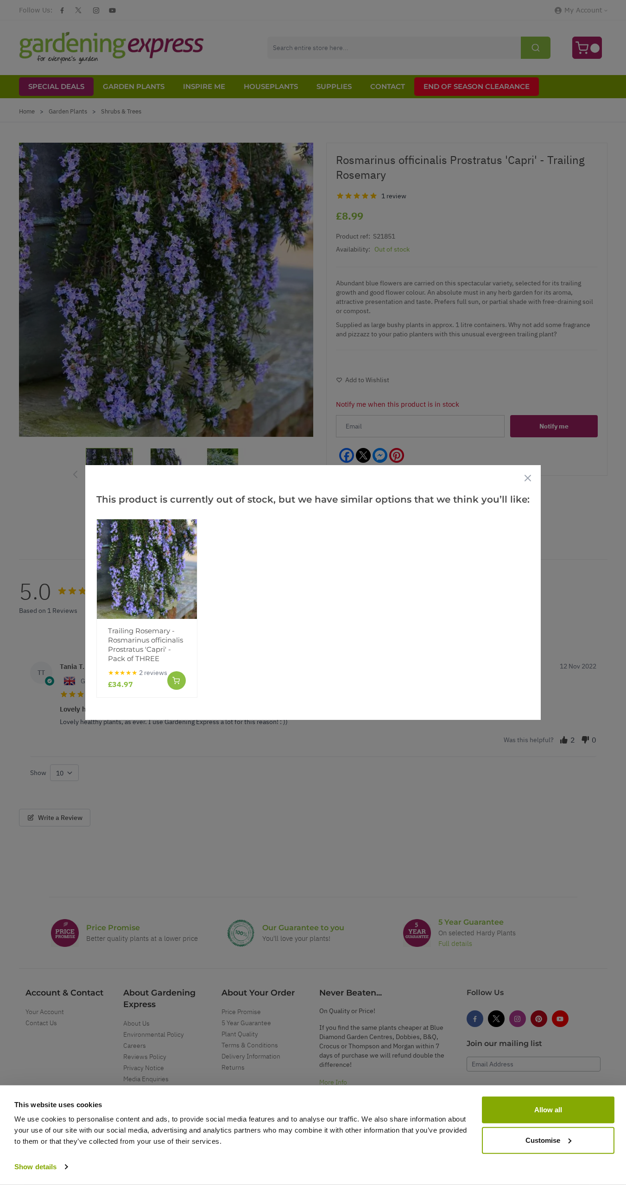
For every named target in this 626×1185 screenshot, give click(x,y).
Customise (542, 1140)
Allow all (548, 1110)
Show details (35, 1167)
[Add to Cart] (176, 680)
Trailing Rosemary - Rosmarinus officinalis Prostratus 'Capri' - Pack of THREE (145, 644)
